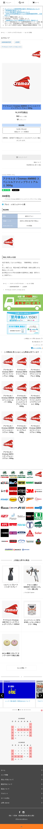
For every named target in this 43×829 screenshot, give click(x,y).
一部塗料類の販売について (13, 10)
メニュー (8, 2)
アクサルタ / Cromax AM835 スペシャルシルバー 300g (8, 399)
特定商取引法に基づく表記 (34, 165)
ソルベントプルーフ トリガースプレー (11, 586)
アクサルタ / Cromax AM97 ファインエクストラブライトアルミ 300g (35, 400)
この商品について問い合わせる (32, 338)
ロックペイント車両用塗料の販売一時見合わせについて (22, 9)
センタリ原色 (28, 32)
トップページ (37, 345)
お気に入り (22, 119)
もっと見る (21, 668)
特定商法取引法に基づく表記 (26, 815)
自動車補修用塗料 (6, 42)
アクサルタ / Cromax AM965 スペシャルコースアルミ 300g (8, 429)
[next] (41, 695)
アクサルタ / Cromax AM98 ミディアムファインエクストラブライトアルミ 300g (21, 401)
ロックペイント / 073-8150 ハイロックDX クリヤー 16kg (32, 622)
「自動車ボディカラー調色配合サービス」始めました (21, 20)
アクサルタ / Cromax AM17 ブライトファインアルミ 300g (7, 373)
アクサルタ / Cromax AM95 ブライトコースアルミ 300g (35, 373)
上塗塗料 (17, 42)
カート (37, 2)
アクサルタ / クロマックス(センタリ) (11, 47)
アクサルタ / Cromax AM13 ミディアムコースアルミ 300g (7, 455)
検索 (22, 2)
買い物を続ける (36, 341)
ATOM (15, 815)
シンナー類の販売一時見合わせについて (17, 12)
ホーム (3, 32)
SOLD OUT (22, 157)
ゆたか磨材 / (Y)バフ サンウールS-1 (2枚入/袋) (10, 654)
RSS (10, 815)
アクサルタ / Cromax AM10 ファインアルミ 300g (21, 373)
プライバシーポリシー (22, 819)
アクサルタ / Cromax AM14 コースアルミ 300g (21, 429)
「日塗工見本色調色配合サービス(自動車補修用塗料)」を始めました (23, 14)
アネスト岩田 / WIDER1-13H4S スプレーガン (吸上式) (32, 587)
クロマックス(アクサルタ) (15, 32)
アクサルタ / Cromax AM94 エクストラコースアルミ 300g (35, 429)
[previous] (2, 695)
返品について (37, 162)
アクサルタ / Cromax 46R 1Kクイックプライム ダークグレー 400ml (10, 622)
